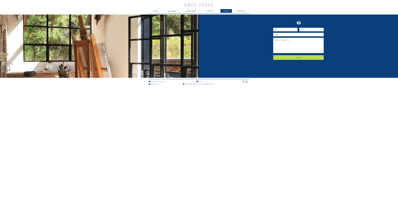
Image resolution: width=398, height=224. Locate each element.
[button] (246, 81)
